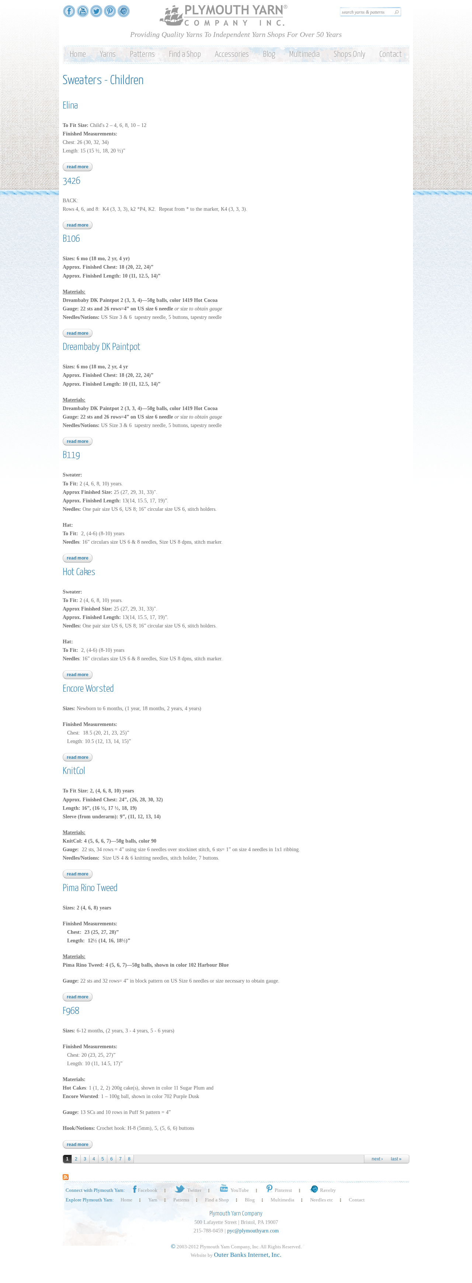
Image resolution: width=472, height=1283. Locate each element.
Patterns (142, 54)
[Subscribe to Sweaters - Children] (66, 1176)
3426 (71, 181)
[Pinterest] (110, 14)
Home (78, 54)
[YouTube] (82, 14)
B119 (71, 455)
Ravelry (328, 1190)
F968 (71, 1011)
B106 (71, 239)
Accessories (232, 54)
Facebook (147, 1190)
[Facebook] (69, 14)
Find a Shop (185, 54)
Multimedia (304, 54)
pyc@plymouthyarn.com (253, 1231)
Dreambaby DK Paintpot (101, 347)
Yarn (152, 1200)
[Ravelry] (123, 14)
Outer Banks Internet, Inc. (247, 1254)
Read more (80, 166)
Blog (269, 54)
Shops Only (349, 54)
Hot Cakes (79, 572)
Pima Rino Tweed (90, 888)
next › (377, 1159)
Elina (70, 106)
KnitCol (74, 771)
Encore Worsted (88, 689)
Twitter (194, 1190)
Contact (390, 54)
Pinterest (283, 1190)
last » (396, 1159)
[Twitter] (96, 14)
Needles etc (321, 1200)
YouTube (239, 1190)
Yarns (108, 54)
